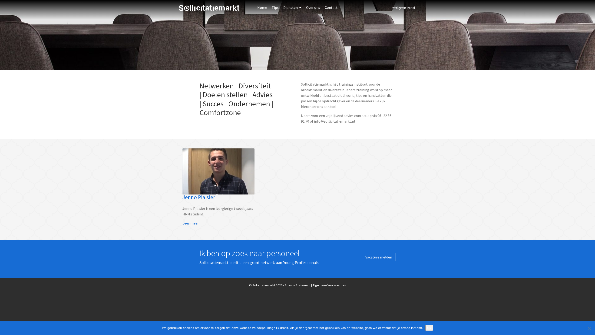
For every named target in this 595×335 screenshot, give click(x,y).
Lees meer (190, 223)
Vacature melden (378, 257)
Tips (275, 7)
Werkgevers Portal (403, 8)
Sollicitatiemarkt (209, 8)
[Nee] (589, 328)
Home (262, 7)
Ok (429, 328)
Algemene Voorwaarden (329, 285)
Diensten (290, 7)
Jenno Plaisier (198, 197)
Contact (331, 7)
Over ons (313, 7)
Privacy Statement (298, 285)
